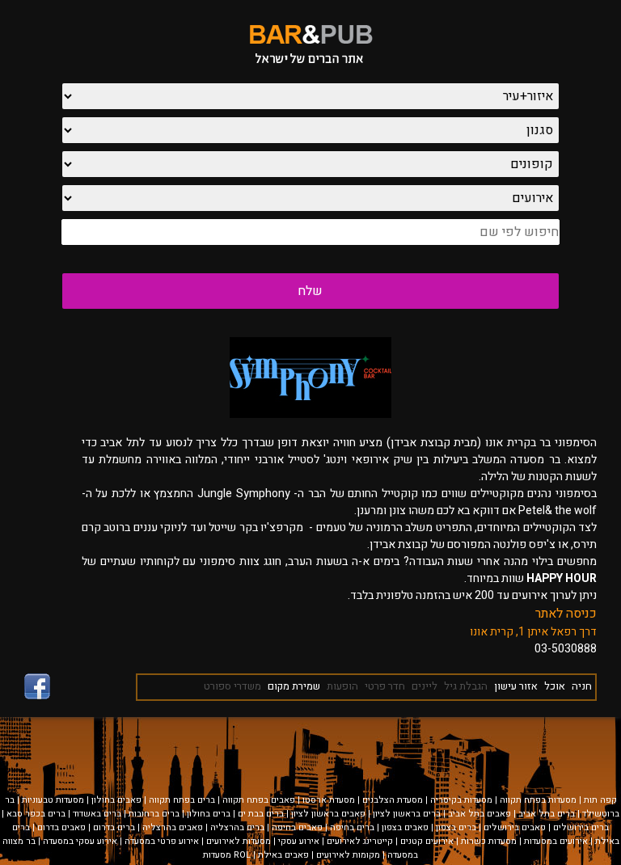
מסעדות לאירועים (238, 841)
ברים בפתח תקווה (182, 800)
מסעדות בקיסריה (461, 800)
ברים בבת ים (261, 814)
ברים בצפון (456, 827)
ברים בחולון (208, 814)
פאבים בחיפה (297, 827)
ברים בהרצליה (237, 827)
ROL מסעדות (227, 855)
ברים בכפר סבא (35, 814)
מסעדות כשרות (489, 841)
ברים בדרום (114, 827)
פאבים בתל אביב (479, 814)
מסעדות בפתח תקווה (538, 800)
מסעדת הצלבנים (392, 800)
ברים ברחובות (154, 814)
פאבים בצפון (405, 827)
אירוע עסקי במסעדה (80, 841)
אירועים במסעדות (556, 841)
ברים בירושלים (581, 827)
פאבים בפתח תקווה (258, 800)
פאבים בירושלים (515, 827)
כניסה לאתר (566, 613)
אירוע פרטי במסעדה (162, 841)
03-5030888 (565, 648)
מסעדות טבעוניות (53, 800)
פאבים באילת (283, 855)
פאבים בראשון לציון (328, 814)
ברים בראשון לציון (407, 814)
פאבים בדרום (61, 827)
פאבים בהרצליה (172, 827)
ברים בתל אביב (546, 814)
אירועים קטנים (427, 841)
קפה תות (600, 800)
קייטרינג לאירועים (360, 841)
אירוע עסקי (298, 841)
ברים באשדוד (97, 814)
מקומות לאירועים (348, 855)
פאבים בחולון (116, 800)
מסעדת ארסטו (328, 800)
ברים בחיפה (352, 827)
